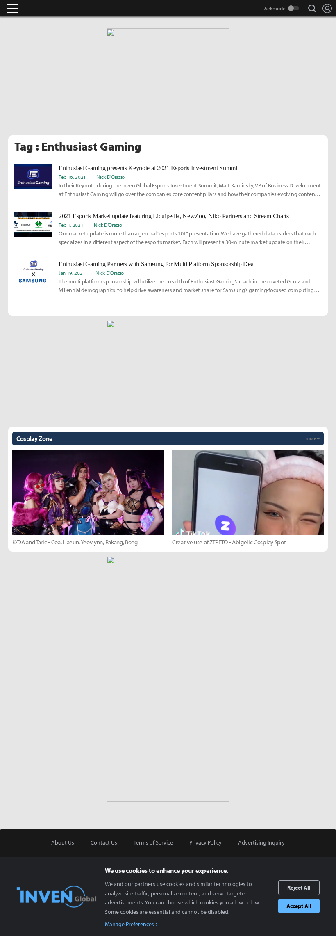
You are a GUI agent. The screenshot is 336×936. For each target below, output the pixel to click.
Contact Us (104, 842)
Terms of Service (153, 842)
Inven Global (44, 8)
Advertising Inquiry (261, 842)
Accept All (298, 906)
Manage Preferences (129, 924)
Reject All (299, 887)
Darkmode (274, 8)
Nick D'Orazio (110, 177)
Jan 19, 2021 (72, 272)
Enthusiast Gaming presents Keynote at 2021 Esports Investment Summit (148, 167)
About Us (62, 842)
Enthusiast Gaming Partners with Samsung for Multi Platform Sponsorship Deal (157, 263)
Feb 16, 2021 (72, 177)
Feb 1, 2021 (71, 224)
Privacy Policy (205, 842)
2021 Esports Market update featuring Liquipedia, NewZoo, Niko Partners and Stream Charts (174, 215)
